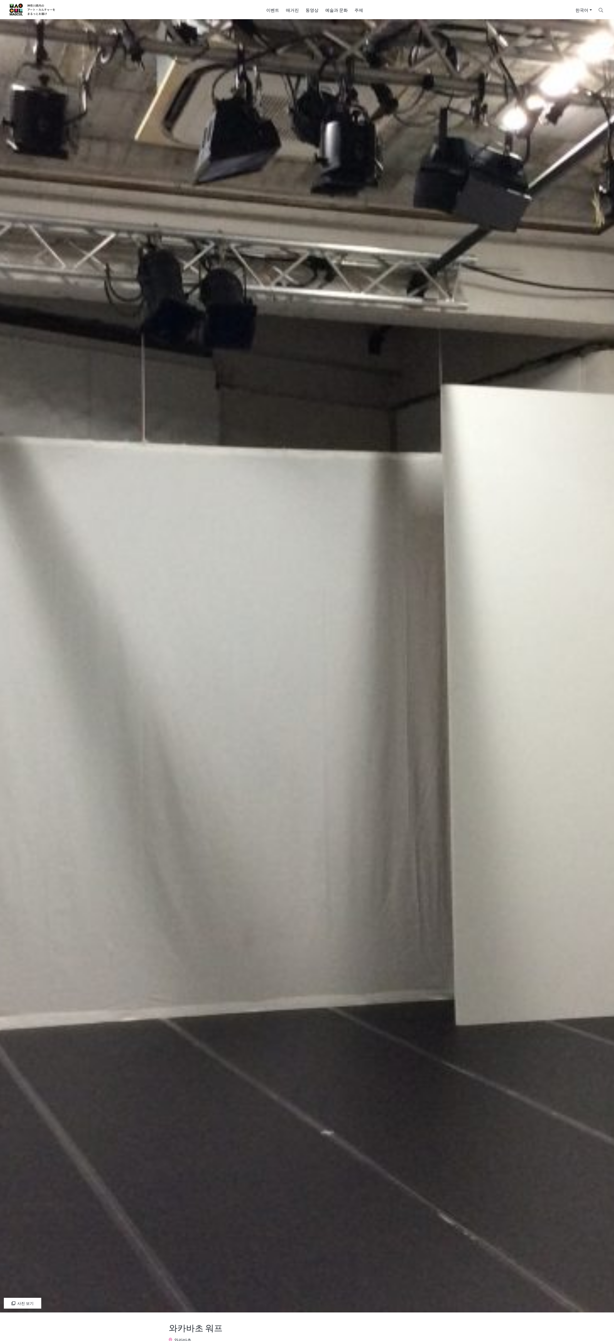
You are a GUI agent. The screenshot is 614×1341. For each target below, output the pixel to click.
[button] (273, 9)
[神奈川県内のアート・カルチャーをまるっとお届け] (32, 9)
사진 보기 (25, 1303)
